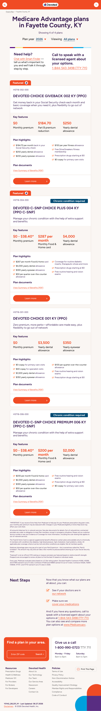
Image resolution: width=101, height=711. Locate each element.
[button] (40, 39)
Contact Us (33, 692)
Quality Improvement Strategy (64, 685)
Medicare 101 (10, 678)
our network (59, 593)
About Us (33, 671)
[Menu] (96, 4)
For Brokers (10, 685)
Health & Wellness (12, 675)
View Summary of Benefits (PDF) (28, 170)
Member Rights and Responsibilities (67, 688)
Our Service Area (36, 682)
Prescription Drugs (13, 671)
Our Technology (35, 675)
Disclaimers (8, 706)
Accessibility (57, 682)
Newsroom (33, 685)
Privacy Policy (57, 675)
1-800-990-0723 (73, 647)
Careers (32, 688)
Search (40, 654)
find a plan (10, 12)
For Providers (10, 682)
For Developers (11, 688)
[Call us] (4, 4)
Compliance (57, 692)
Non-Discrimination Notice (63, 678)
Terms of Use (57, 671)
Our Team (33, 678)
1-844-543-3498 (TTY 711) (69, 68)
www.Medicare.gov (75, 624)
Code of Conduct (59, 695)
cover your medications (65, 604)
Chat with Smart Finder (27, 58)
